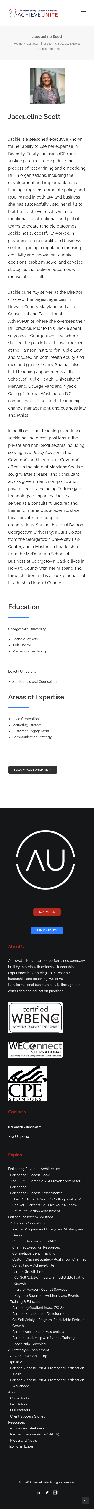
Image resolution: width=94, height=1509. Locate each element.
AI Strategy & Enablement (28, 1350)
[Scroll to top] (85, 1500)
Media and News (23, 1440)
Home (18, 43)
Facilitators (18, 1404)
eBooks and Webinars (27, 1428)
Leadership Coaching (29, 1344)
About (13, 1392)
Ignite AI (16, 1362)
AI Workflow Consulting (28, 1356)
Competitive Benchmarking (33, 1253)
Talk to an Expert (21, 1446)
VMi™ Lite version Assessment (36, 1211)
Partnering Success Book (30, 1175)
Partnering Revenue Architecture (34, 1169)
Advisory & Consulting (27, 1223)
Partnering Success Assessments (36, 1193)
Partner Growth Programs (32, 1272)
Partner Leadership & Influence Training (43, 1338)
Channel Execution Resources (36, 1247)
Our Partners (20, 1410)
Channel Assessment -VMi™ (34, 1241)
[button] (83, 13)
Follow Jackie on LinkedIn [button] (32, 770)
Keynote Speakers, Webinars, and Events (46, 1296)
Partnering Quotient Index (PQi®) (38, 1308)
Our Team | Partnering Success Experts (53, 43)
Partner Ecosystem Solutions (30, 1217)
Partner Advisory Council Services (40, 1289)
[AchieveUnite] (33, 12)
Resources (16, 1422)
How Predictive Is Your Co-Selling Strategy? (46, 1199)
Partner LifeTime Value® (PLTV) (34, 1434)
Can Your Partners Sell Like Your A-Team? (44, 1205)
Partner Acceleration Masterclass (38, 1332)
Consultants (19, 1398)
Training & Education (26, 1302)
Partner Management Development (40, 1314)
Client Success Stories (27, 1416)
